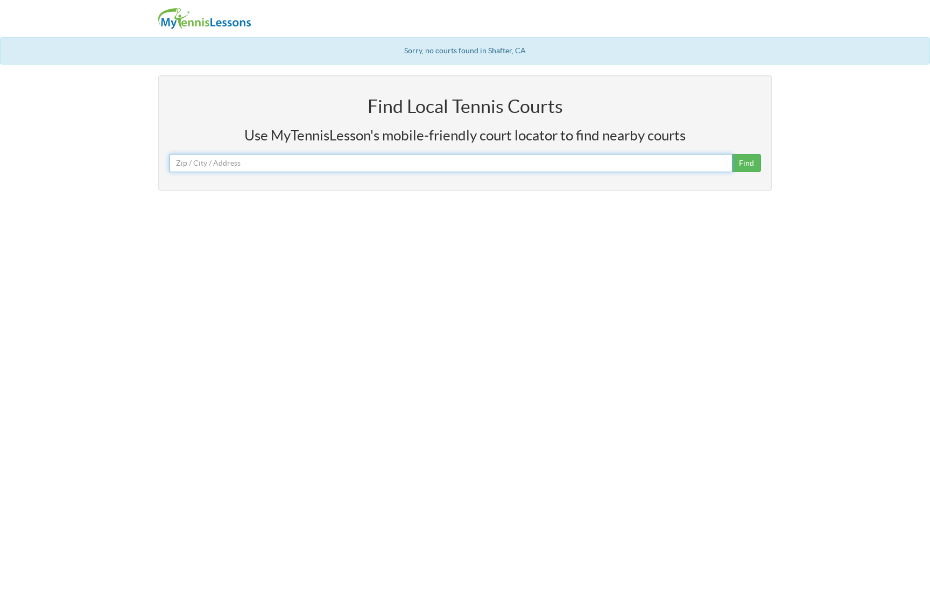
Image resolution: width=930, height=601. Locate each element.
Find (746, 163)
